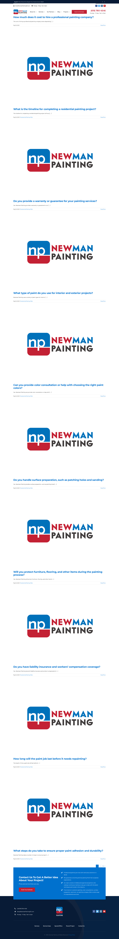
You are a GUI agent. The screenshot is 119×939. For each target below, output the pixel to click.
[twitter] (99, 6)
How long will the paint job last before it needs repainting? (50, 758)
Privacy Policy (72, 934)
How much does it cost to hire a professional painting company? (53, 17)
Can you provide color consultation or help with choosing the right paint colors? (58, 386)
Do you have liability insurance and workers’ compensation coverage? (56, 666)
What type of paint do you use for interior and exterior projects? (53, 293)
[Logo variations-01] (59, 907)
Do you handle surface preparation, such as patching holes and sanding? (58, 479)
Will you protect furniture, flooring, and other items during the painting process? (57, 573)
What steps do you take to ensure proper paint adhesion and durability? (58, 850)
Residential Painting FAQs (26, 117)
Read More (103, 25)
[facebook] (96, 6)
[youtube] (105, 6)
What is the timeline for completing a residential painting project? (54, 109)
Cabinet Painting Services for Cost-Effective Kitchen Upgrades (31, 1)
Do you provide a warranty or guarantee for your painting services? (55, 201)
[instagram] (102, 6)
